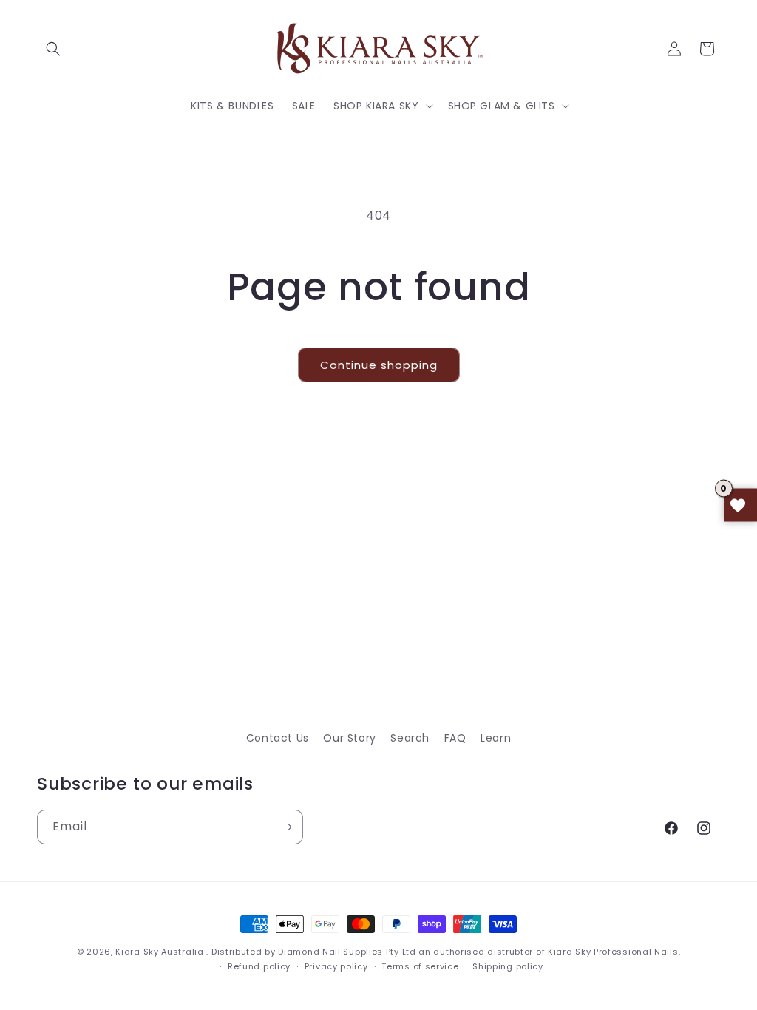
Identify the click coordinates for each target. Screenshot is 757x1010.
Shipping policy (507, 966)
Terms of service (419, 966)
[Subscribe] (286, 827)
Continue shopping (379, 365)
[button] (53, 49)
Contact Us (277, 738)
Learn (496, 738)
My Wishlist (740, 505)
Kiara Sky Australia (159, 952)
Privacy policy (336, 966)
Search (410, 738)
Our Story (349, 738)
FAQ (455, 738)
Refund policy (259, 966)
